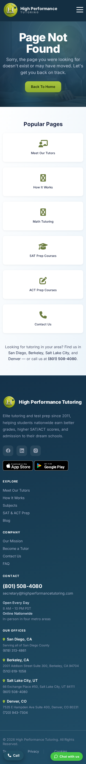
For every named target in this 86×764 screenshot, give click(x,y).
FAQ (6, 563)
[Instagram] (35, 450)
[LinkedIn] (22, 450)
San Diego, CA (19, 639)
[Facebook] (8, 450)
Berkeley (35, 352)
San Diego (17, 352)
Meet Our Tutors (16, 490)
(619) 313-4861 (14, 650)
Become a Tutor (16, 548)
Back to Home (43, 86)
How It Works (14, 498)
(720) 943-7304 (15, 712)
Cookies (60, 751)
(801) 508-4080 (22, 586)
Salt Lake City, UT (22, 680)
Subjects (10, 505)
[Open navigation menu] (79, 10)
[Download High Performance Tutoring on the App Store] (18, 466)
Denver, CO (17, 701)
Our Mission (13, 541)
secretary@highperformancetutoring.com (38, 593)
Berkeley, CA (18, 660)
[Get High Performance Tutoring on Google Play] (51, 466)
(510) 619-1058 (14, 671)
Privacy (33, 751)
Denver (14, 358)
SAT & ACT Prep (16, 513)
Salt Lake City (57, 352)
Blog (6, 520)
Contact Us (12, 556)
